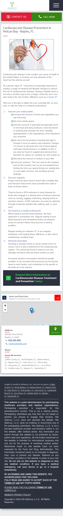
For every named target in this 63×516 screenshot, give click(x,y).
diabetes (30, 231)
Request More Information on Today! (36, 278)
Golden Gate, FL (34, 393)
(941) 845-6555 (14, 340)
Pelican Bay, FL (27, 390)
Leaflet (37, 324)
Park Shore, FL (13, 390)
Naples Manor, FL (37, 387)
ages (17, 85)
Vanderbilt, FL (13, 396)
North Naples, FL (22, 387)
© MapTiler (43, 324)
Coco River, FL (20, 393)
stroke (51, 97)
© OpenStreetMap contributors (53, 324)
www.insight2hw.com (18, 343)
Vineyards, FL (40, 390)
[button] (31, 311)
